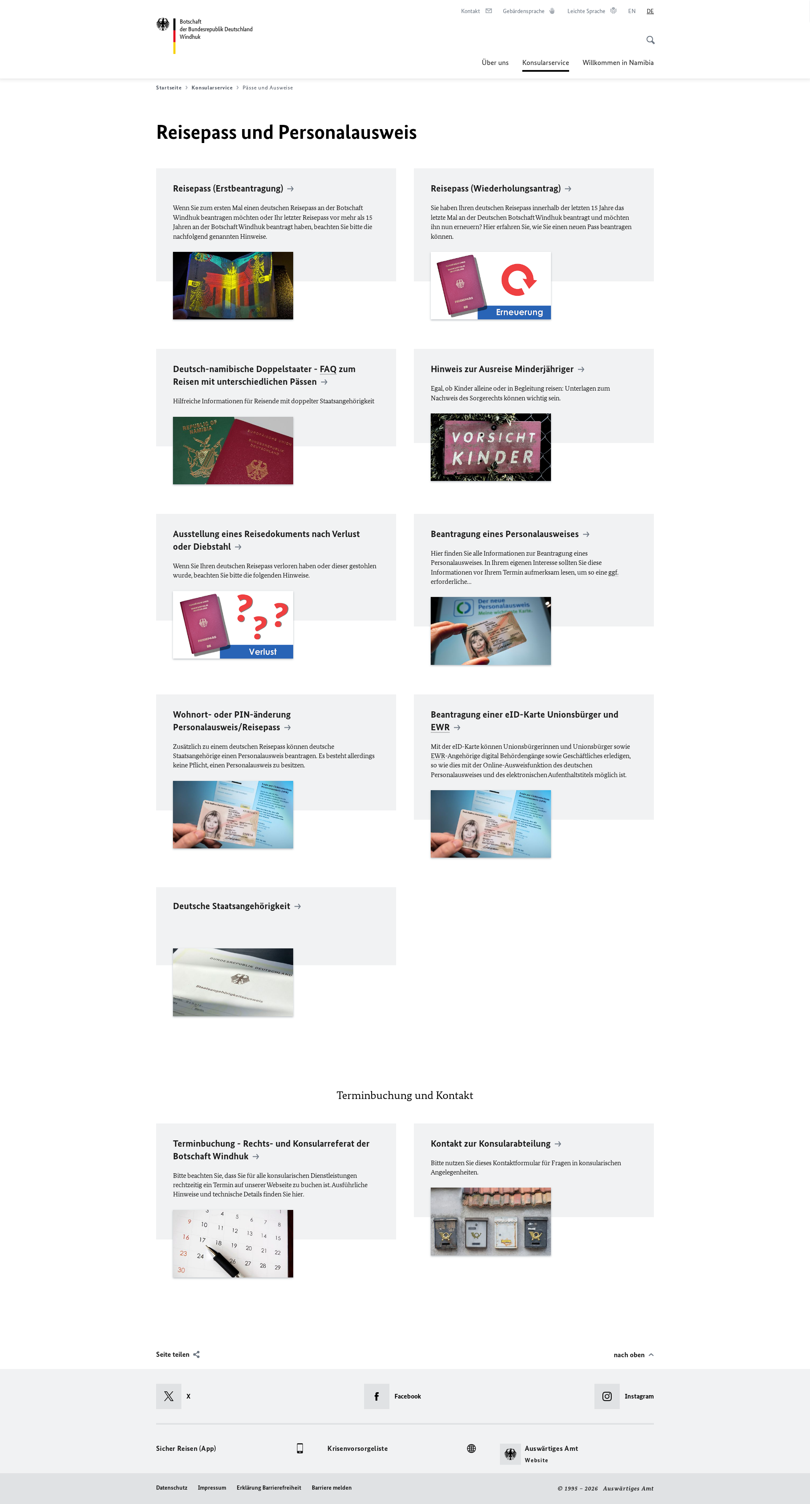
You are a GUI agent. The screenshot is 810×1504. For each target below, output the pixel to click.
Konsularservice (545, 65)
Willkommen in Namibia (618, 62)
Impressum (212, 1487)
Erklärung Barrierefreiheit (269, 1487)
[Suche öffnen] (648, 35)
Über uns (495, 62)
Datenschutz (171, 1487)
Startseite (168, 87)
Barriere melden (332, 1487)
